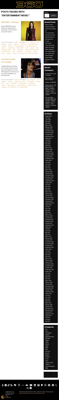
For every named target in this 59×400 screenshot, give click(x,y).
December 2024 (49, 153)
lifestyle (32, 48)
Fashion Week (11, 48)
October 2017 (48, 312)
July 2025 (47, 140)
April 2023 (47, 190)
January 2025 (48, 151)
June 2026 (48, 119)
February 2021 (48, 238)
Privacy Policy (38, 393)
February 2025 (49, 149)
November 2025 (49, 132)
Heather (47, 82)
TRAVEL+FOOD (49, 362)
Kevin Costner (30, 81)
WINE (46, 368)
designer (10, 46)
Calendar (21, 393)
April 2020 (47, 256)
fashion (4, 48)
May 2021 (47, 232)
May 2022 (47, 210)
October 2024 (48, 156)
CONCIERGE (48, 333)
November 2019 (49, 266)
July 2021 (47, 229)
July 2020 (47, 251)
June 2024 (48, 164)
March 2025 (48, 147)
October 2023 (48, 179)
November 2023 (49, 177)
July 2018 (47, 295)
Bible (24, 393)
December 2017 (49, 308)
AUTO (46, 331)
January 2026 (48, 129)
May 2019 (47, 277)
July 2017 (47, 317)
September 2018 (49, 291)
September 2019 (49, 269)
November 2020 (49, 243)
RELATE (47, 353)
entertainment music (31, 46)
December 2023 (49, 175)
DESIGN (47, 335)
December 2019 (49, 264)
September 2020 (49, 247)
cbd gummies (48, 73)
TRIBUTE (47, 364)
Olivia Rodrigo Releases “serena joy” (49, 59)
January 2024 (48, 173)
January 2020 (48, 262)
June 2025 (48, 142)
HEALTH (17, 79)
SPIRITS (47, 355)
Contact (43, 393)
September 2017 (49, 314)
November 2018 (49, 288)
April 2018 (47, 301)
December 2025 (49, 131)
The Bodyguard (23, 83)
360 (27, 42)
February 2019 (48, 282)
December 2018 (49, 286)
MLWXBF (53, 82)
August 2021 (48, 227)
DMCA (27, 393)
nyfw (14, 49)
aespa (9, 44)
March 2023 (48, 192)
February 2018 (48, 304)
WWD (14, 53)
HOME (46, 346)
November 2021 (49, 221)
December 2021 (49, 219)
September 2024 (49, 158)
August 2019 (48, 271)
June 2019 (48, 275)
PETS (46, 349)
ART (46, 329)
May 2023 (47, 188)
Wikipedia (4, 87)
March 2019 (48, 280)
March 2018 (48, 303)
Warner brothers (21, 85)
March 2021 (48, 236)
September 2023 (49, 180)
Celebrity (4, 46)
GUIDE (46, 342)
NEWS (46, 348)
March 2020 (48, 258)
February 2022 (49, 216)
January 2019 (48, 284)
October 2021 (48, 223)
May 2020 (47, 254)
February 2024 (49, 171)
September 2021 (49, 225)
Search (46, 13)
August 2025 (48, 138)
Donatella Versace (19, 46)
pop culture (20, 49)
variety (3, 85)
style (13, 51)
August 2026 (48, 116)
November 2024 (49, 155)
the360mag (20, 51)
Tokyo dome (28, 51)
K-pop (26, 48)
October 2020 (49, 245)
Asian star (15, 44)
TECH (46, 360)
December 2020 (49, 242)
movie (7, 83)
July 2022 (47, 206)
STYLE (47, 359)
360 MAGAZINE (23, 87)
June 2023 (48, 186)
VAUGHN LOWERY (33, 53)
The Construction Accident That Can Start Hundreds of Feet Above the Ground (50, 37)
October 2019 (48, 267)
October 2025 (48, 134)
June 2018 (48, 297)
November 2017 (49, 310)
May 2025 (47, 143)
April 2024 (47, 168)
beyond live (23, 44)
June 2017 (47, 319)
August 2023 (48, 182)
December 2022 (49, 197)
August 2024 (48, 160)
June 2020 (48, 253)
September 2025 (49, 136)
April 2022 (47, 212)
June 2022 (48, 208)
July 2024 (47, 162)
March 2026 (48, 125)
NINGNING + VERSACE (10, 22)
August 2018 (48, 293)
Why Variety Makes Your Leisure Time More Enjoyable (50, 53)
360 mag (32, 42)
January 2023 (48, 195)
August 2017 (48, 315)
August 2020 (48, 249)
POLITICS (47, 351)
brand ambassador (33, 44)
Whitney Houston (31, 85)
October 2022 (48, 201)
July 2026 (47, 118)
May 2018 (47, 299)
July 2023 (47, 184)
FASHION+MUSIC (49, 336)
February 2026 (49, 127)
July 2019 (47, 273)
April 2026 (47, 123)
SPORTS (47, 357)
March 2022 (48, 214)
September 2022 (49, 203)
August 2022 (48, 205)
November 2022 (49, 199)
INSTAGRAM (20, 48)
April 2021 (47, 234)
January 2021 (48, 240)
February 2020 (49, 260)
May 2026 (47, 121)
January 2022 (48, 217)
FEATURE (47, 338)
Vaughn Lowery (11, 85)
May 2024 (47, 166)
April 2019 (47, 278)
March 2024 (48, 169)
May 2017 (47, 321)
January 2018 (48, 306)
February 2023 (49, 193)
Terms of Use (32, 393)
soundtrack (14, 83)
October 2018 (48, 290)
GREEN (16, 42)
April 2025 (47, 145)
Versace (9, 53)
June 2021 (47, 230)
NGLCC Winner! (49, 79)
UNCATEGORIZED (49, 366)
